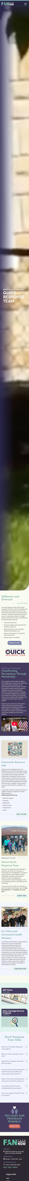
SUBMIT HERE (21, 895)
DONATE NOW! (14, 1126)
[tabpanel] (14, 295)
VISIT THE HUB (21, 814)
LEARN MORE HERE (20, 969)
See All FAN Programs (22, 603)
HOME (7, 1178)
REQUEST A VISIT (14, 643)
